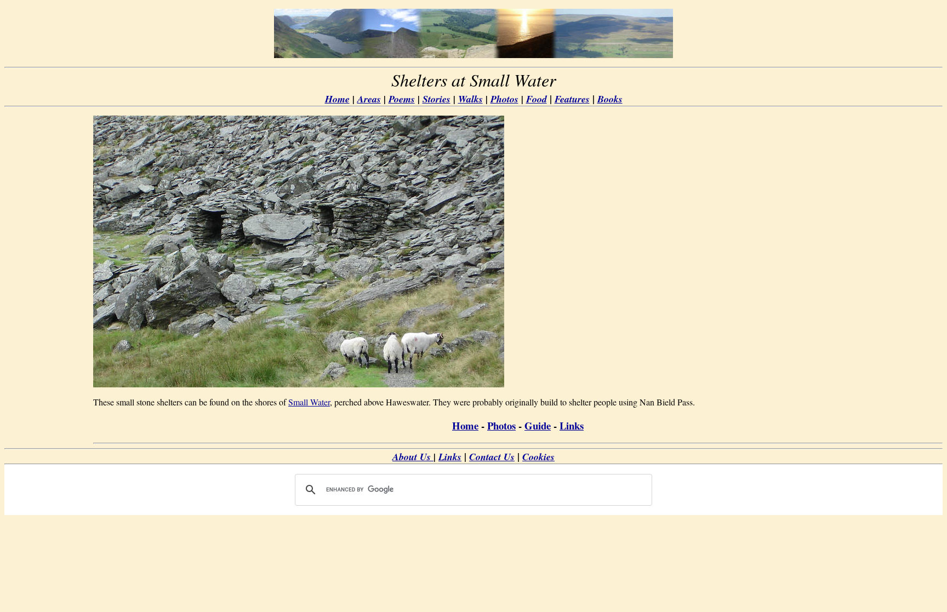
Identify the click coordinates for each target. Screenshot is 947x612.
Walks (470, 99)
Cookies (538, 457)
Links (572, 425)
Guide (537, 425)
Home (337, 99)
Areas (369, 99)
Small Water (309, 402)
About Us (412, 457)
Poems (402, 99)
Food (536, 99)
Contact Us (492, 457)
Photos (504, 99)
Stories (436, 99)
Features (572, 99)
